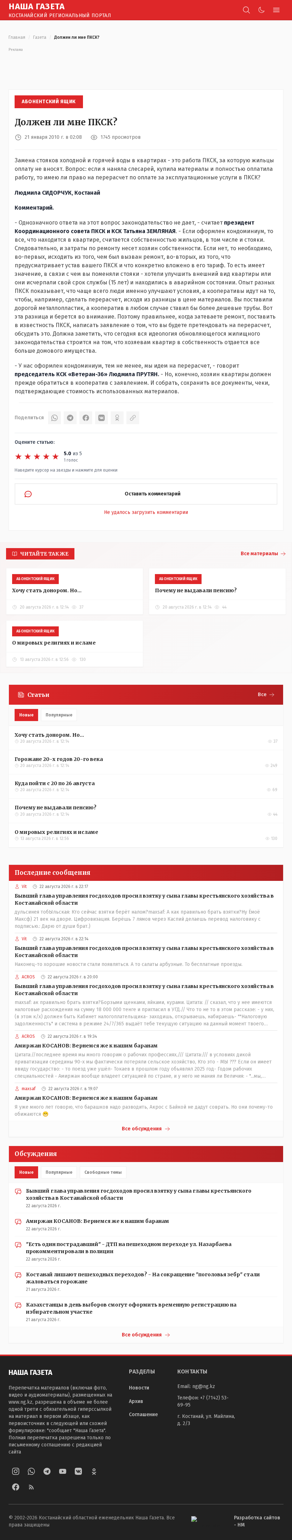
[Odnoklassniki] (94, 1471)
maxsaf (29, 1088)
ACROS (28, 976)
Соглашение (143, 1415)
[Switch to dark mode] (261, 10)
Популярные (59, 715)
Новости (139, 1388)
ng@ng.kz (203, 1386)
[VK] (101, 417)
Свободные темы (103, 1172)
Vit (24, 886)
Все (262, 695)
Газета (39, 37)
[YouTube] (63, 1471)
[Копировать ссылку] (132, 417)
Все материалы (259, 554)
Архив (136, 1401)
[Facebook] (85, 417)
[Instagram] (16, 1471)
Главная (17, 37)
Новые (26, 715)
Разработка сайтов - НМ (257, 1521)
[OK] (117, 417)
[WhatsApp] (54, 417)
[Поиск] (246, 10)
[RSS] (31, 1487)
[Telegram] (70, 417)
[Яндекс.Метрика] (207, 1521)
